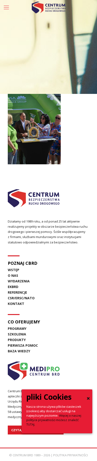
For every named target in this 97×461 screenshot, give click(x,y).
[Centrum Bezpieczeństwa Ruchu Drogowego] (48, 7)
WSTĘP (13, 270)
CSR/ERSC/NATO (21, 298)
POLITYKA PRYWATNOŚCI (70, 455)
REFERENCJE (17, 292)
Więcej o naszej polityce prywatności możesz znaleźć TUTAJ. (53, 419)
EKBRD (13, 286)
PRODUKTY (17, 340)
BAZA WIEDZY (19, 351)
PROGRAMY (17, 328)
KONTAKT (16, 303)
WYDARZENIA (19, 281)
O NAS (13, 275)
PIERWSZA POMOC (23, 345)
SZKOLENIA (17, 334)
